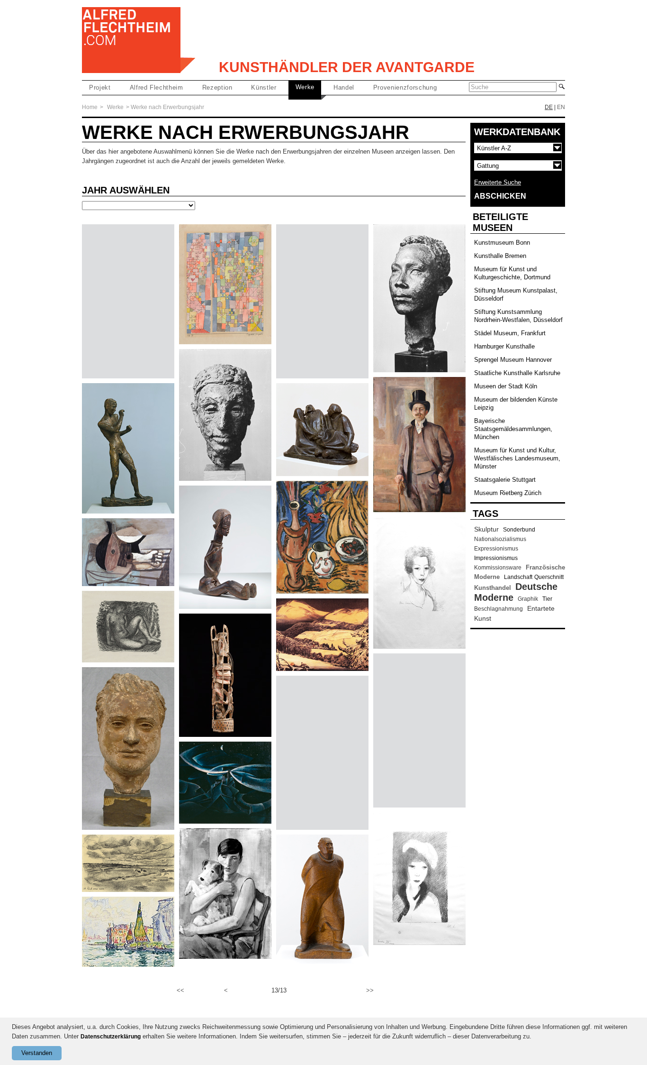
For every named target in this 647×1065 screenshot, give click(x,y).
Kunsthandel (492, 587)
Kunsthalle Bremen (500, 255)
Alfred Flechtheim (156, 87)
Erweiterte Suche (497, 182)
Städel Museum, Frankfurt (510, 333)
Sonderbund (519, 529)
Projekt (100, 87)
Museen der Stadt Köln (505, 386)
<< (180, 990)
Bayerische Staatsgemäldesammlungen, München (513, 429)
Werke (305, 87)
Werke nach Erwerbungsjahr (167, 107)
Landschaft (518, 577)
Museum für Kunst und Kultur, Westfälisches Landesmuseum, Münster (517, 458)
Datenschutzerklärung (111, 1036)
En (561, 107)
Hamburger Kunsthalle (504, 346)
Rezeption (217, 87)
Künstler (263, 87)
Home (90, 107)
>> (370, 990)
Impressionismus (496, 558)
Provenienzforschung (405, 87)
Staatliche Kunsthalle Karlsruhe (517, 372)
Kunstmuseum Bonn (502, 242)
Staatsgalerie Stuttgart (505, 479)
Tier (547, 599)
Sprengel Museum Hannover (513, 359)
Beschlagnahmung (498, 609)
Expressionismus (496, 548)
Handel (343, 87)
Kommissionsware (497, 567)
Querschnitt (549, 577)
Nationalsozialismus (500, 539)
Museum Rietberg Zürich (507, 492)
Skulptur (486, 529)
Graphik (528, 599)
